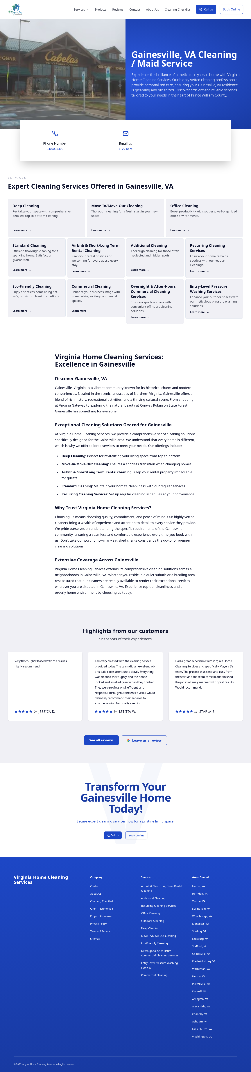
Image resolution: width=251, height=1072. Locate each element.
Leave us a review (147, 740)
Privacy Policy (98, 923)
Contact (134, 10)
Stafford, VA (199, 946)
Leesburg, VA (200, 938)
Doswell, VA (199, 991)
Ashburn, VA (199, 1021)
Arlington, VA (200, 999)
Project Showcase (101, 916)
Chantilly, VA (199, 1014)
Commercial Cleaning (154, 975)
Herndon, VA (199, 893)
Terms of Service (100, 931)
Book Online (231, 9)
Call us (208, 9)
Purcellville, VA (201, 984)
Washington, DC (202, 1036)
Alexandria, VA (201, 1006)
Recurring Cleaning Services (158, 905)
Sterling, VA (199, 931)
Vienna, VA (198, 901)
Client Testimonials (102, 908)
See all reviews (101, 740)
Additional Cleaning (153, 898)
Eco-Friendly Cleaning (154, 943)
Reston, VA (198, 976)
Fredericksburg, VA (203, 961)
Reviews (117, 10)
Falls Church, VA (202, 1029)
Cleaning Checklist (177, 10)
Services (79, 10)
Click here (125, 149)
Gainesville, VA (201, 953)
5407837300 (55, 149)
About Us (152, 10)
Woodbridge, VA (202, 916)
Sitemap (95, 938)
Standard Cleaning (152, 920)
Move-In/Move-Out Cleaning (158, 936)
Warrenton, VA (201, 969)
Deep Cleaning (150, 928)
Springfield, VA (201, 908)
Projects (100, 10)
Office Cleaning (150, 913)
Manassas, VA (200, 923)
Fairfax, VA (198, 886)
